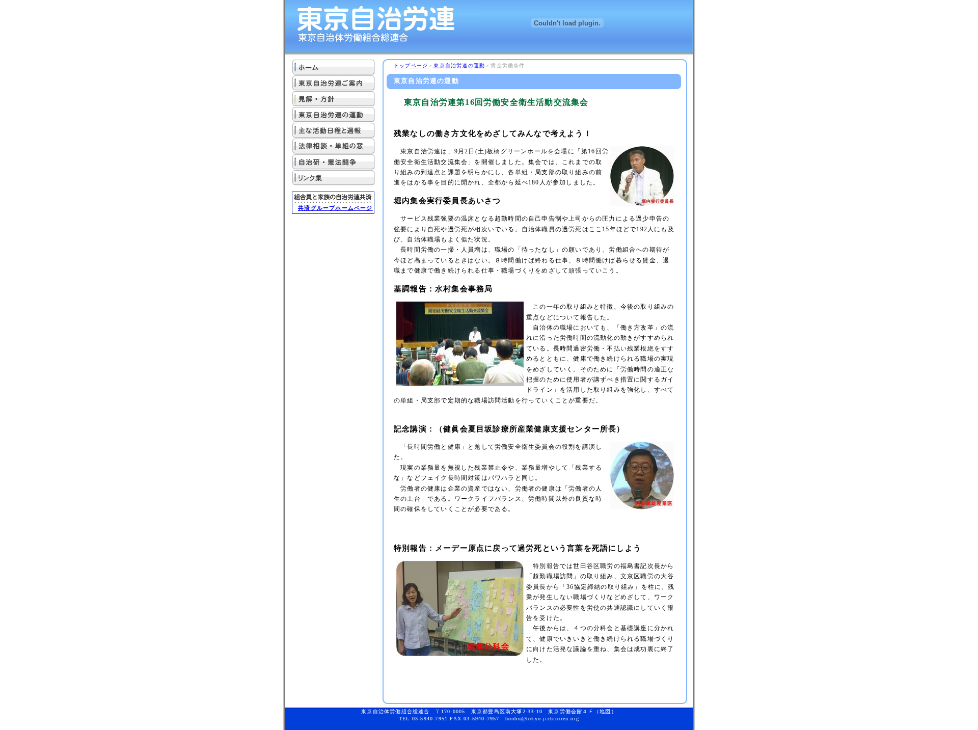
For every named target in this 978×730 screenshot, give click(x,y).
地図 (605, 711)
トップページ (411, 65)
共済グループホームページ (335, 208)
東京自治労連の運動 (459, 65)
